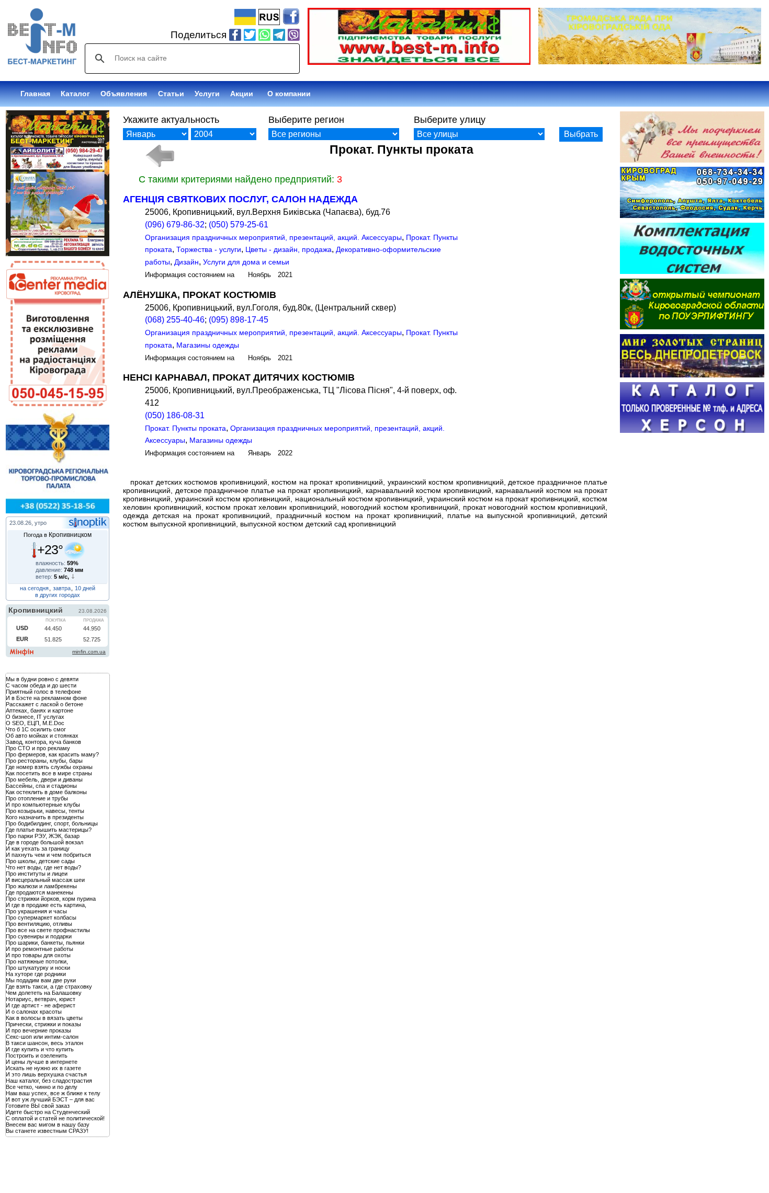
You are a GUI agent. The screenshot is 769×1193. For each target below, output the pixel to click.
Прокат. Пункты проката (185, 428)
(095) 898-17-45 (238, 319)
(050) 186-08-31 (175, 415)
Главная (35, 93)
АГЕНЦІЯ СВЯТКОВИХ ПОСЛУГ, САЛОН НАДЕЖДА (240, 199)
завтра (62, 588)
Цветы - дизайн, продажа (288, 249)
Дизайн (186, 262)
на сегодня (34, 588)
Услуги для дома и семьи (246, 262)
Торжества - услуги (208, 249)
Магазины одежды (207, 345)
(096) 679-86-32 (175, 224)
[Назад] (159, 156)
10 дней (85, 588)
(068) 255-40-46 (175, 319)
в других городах (57, 595)
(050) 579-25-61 (238, 224)
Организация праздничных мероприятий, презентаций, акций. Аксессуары (273, 237)
